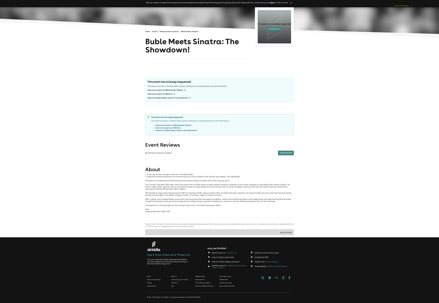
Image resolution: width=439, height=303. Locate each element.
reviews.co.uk (231, 253)
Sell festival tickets (226, 283)
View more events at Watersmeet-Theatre (165, 90)
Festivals (169, 254)
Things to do (183, 254)
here (272, 2)
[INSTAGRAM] (283, 278)
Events (155, 31)
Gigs (149, 254)
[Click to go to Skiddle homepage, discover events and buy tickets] (153, 246)
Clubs (158, 254)
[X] (262, 278)
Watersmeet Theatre (189, 31)
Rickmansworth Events (169, 31)
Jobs (172, 286)
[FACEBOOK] (289, 278)
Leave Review (286, 153)
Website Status (200, 276)
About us (174, 276)
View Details (274, 29)
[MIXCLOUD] (276, 278)
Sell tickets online (225, 276)
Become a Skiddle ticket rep (204, 286)
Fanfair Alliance (271, 262)
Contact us (174, 283)
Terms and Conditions (154, 279)
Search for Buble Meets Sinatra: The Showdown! (167, 98)
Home (147, 31)
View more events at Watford (159, 94)
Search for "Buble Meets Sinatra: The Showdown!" (176, 130)
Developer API (199, 279)
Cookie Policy (151, 286)
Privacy (149, 283)
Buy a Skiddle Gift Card (227, 286)
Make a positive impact (277, 266)
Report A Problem (286, 232)
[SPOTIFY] (269, 278)
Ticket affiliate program (203, 283)
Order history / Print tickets (179, 279)
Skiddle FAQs (224, 279)
